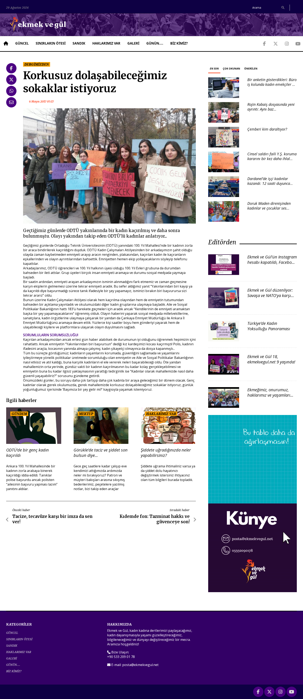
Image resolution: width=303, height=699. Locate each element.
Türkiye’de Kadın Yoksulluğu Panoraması (268, 326)
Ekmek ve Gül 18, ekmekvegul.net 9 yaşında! (271, 359)
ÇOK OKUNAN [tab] (231, 68)
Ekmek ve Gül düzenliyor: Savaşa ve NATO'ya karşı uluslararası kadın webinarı (270, 298)
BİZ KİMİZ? (179, 43)
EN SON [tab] (214, 68)
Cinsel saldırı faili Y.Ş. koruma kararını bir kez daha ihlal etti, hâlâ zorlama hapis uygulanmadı (272, 161)
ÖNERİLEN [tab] (250, 68)
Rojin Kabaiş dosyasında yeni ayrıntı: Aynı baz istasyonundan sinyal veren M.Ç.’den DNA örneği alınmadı (272, 111)
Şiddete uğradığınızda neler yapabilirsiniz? (166, 452)
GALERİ (133, 43)
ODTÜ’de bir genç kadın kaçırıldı (27, 452)
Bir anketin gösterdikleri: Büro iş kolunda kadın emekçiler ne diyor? (272, 84)
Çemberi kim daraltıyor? (267, 129)
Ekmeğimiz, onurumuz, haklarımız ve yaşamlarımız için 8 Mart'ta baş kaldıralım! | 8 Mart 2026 (272, 398)
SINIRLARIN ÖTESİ (51, 43)
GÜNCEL (22, 43)
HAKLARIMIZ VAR (106, 43)
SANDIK (79, 43)
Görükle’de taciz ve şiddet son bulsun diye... (101, 452)
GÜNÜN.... (154, 43)
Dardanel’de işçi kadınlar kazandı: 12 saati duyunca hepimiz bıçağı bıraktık (268, 183)
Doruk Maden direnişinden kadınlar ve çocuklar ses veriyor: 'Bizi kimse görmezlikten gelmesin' (269, 210)
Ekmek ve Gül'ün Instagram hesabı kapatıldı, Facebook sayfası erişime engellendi (272, 262)
